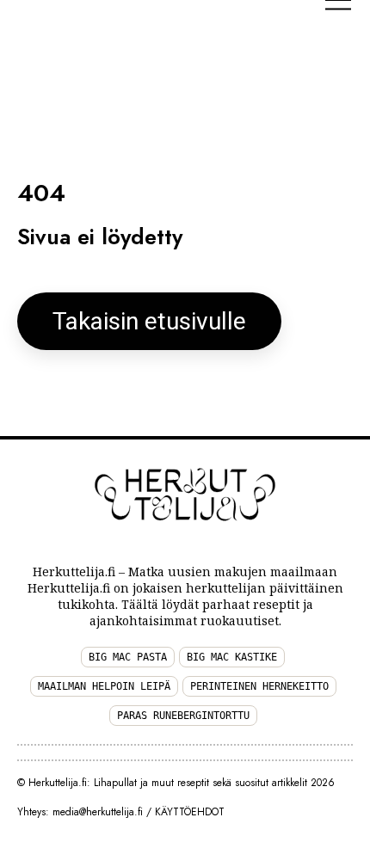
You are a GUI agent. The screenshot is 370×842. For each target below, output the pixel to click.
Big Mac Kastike (232, 657)
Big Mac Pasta (128, 657)
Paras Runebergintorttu (183, 716)
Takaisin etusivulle (149, 321)
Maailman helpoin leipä (104, 686)
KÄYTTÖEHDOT (190, 812)
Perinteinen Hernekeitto (259, 686)
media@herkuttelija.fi (97, 812)
